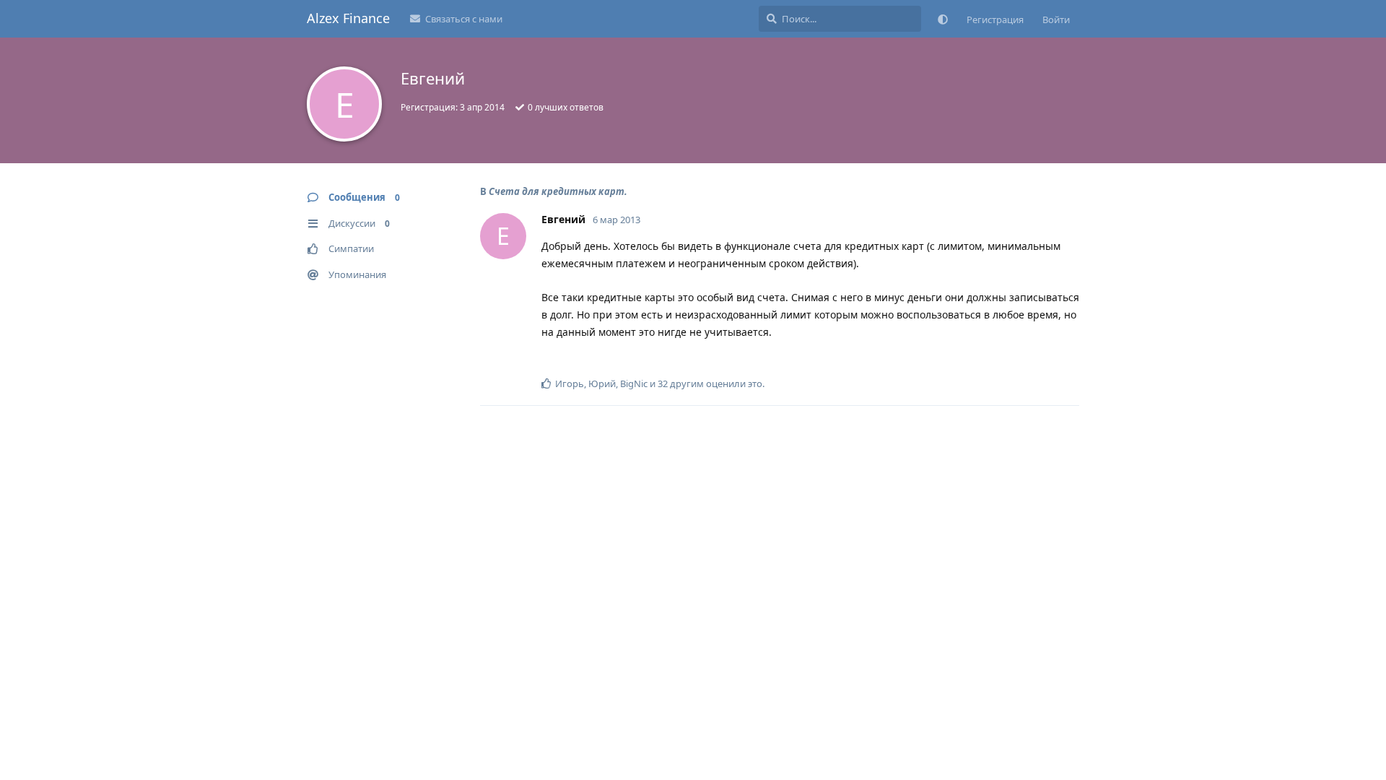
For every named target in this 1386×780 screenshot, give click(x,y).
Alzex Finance (348, 18)
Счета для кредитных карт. (558, 191)
